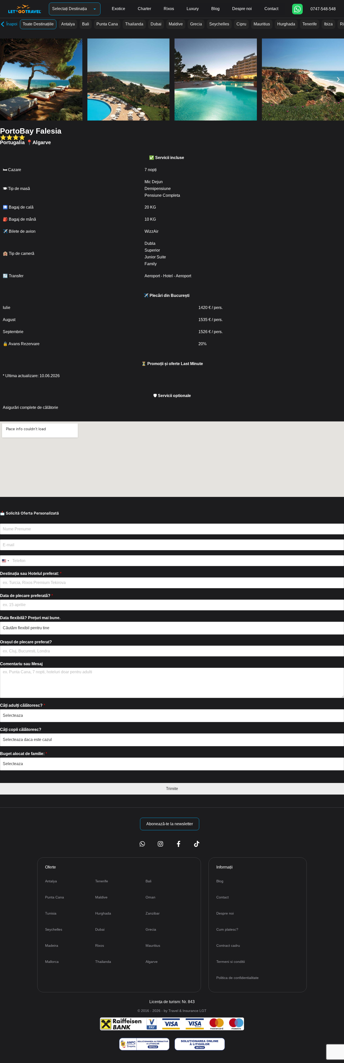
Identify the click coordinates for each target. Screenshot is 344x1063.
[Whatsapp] (297, 9)
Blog (215, 9)
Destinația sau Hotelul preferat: (30, 573)
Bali (85, 24)
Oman (150, 897)
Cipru (241, 24)
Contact (271, 9)
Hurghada (286, 24)
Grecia (196, 24)
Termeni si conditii (230, 962)
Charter (144, 9)
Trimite (172, 788)
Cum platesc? (227, 929)
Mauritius (262, 24)
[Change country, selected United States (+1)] (5, 560)
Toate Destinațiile (38, 24)
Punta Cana (107, 24)
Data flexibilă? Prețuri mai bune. (30, 618)
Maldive (176, 24)
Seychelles (219, 24)
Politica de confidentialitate (237, 978)
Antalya (68, 24)
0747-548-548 (323, 9)
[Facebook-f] (179, 844)
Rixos (169, 9)
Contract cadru (228, 945)
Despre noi (242, 9)
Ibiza (328, 24)
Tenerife (309, 24)
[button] (6, 79)
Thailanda (134, 24)
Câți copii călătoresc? (20, 729)
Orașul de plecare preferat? (26, 642)
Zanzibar (153, 913)
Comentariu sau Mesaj (21, 664)
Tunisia (50, 913)
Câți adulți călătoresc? (22, 705)
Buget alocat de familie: (23, 754)
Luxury (193, 9)
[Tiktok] (197, 844)
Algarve (152, 962)
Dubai (156, 24)
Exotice (118, 9)
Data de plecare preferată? (26, 596)
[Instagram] (160, 844)
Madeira (51, 945)
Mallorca (52, 962)
